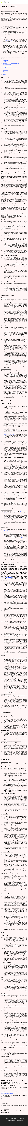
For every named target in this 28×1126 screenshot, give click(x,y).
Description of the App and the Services (11, 63)
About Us (7, 1118)
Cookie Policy (20, 1118)
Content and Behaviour (7, 66)
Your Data (5, 67)
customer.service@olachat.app (10, 90)
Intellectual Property (7, 64)
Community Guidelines (7, 40)
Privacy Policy (16, 291)
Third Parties (5, 70)
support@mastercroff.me (7, 577)
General (4, 74)
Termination (5, 71)
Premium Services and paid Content (10, 68)
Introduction (5, 60)
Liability (4, 72)
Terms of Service (20, 1120)
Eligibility (5, 61)
